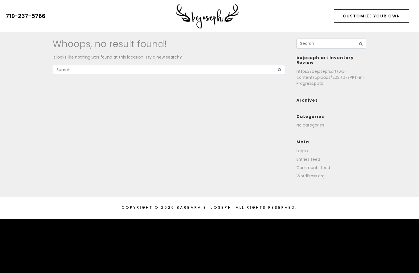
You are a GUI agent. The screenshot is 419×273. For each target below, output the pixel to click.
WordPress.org (310, 176)
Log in (302, 151)
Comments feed (313, 167)
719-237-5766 (25, 16)
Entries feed (308, 159)
